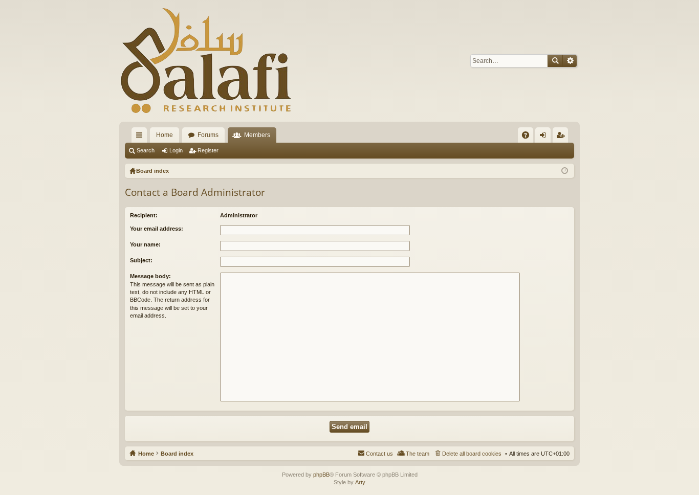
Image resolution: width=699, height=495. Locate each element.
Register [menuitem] (562, 137)
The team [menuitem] (417, 454)
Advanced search (570, 61)
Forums (208, 135)
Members (257, 135)
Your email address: (156, 229)
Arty (360, 482)
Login (176, 150)
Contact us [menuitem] (379, 454)
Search (555, 61)
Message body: (150, 276)
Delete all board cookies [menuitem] (471, 454)
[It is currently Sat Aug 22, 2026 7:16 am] (564, 171)
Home (164, 135)
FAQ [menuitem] (529, 137)
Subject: (141, 260)
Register (208, 150)
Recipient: (144, 215)
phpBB (321, 474)
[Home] (206, 61)
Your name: (145, 244)
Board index (177, 454)
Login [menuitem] (545, 137)
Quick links (141, 137)
